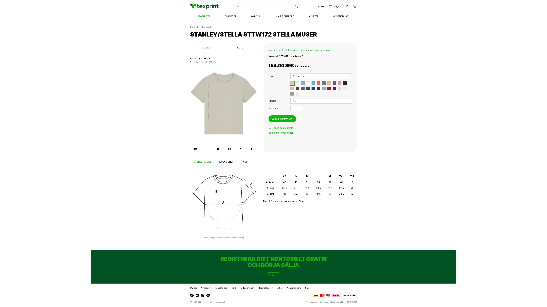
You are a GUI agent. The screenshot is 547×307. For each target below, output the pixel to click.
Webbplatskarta (293, 288)
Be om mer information (281, 132)
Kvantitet (273, 108)
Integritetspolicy (265, 288)
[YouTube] (197, 295)
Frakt (233, 288)
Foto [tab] (240, 47)
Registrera (273, 275)
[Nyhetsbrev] (208, 295)
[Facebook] (192, 295)
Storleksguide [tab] (202, 161)
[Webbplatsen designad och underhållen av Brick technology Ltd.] (352, 302)
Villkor (279, 288)
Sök (307, 288)
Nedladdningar (247, 288)
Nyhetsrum (206, 288)
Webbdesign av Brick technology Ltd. (322, 302)
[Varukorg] (355, 6)
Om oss (193, 288)
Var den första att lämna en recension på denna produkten (300, 50)
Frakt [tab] (243, 161)
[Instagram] (202, 295)
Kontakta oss (221, 288)
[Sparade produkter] (347, 6)
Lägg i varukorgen (282, 118)
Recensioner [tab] (226, 161)
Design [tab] (207, 47)
